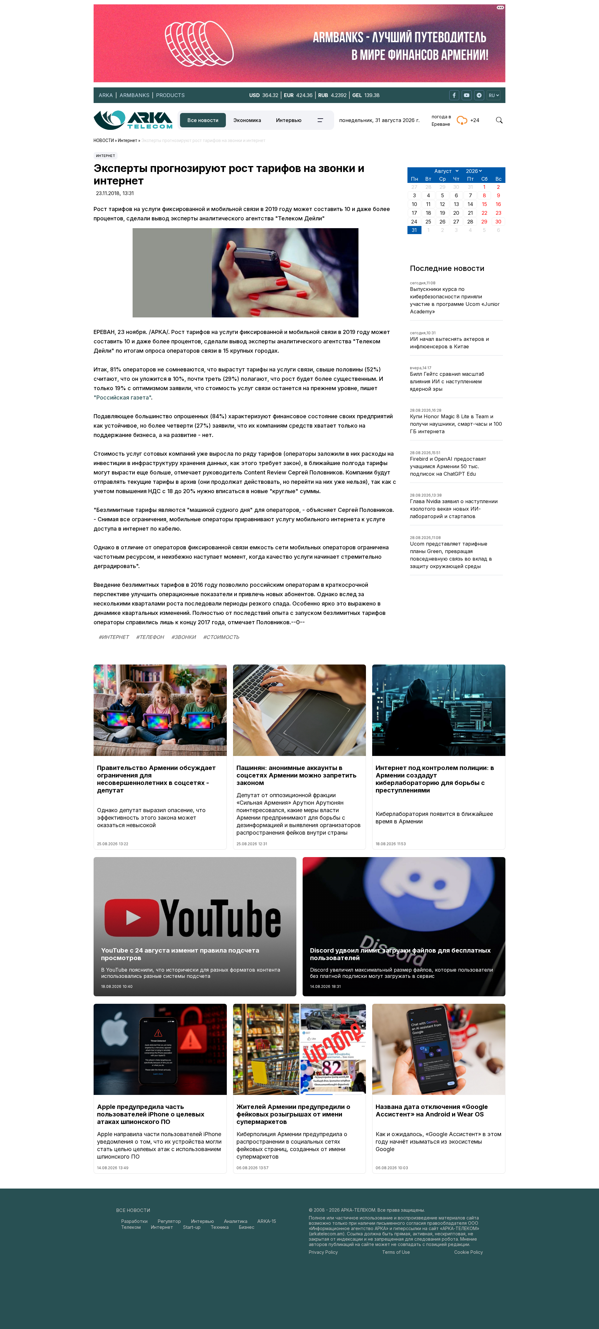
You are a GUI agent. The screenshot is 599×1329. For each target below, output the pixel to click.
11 (428, 204)
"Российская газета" (122, 397)
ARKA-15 (266, 1221)
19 (442, 213)
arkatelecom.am (326, 1233)
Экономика (247, 120)
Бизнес (247, 1227)
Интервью (289, 120)
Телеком (131, 1227)
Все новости (202, 120)
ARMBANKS (134, 95)
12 (442, 204)
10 (414, 204)
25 (428, 221)
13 (456, 204)
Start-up (192, 1227)
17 (414, 213)
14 (470, 204)
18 (428, 213)
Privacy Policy (323, 1252)
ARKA (106, 95)
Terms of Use (396, 1252)
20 (456, 213)
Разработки (134, 1221)
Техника (220, 1227)
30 (498, 221)
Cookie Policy (468, 1252)
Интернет (105, 156)
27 (456, 221)
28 (470, 221)
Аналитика (235, 1221)
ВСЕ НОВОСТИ (133, 1210)
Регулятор (169, 1221)
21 (470, 213)
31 (414, 230)
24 (414, 221)
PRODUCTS (170, 95)
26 (443, 221)
